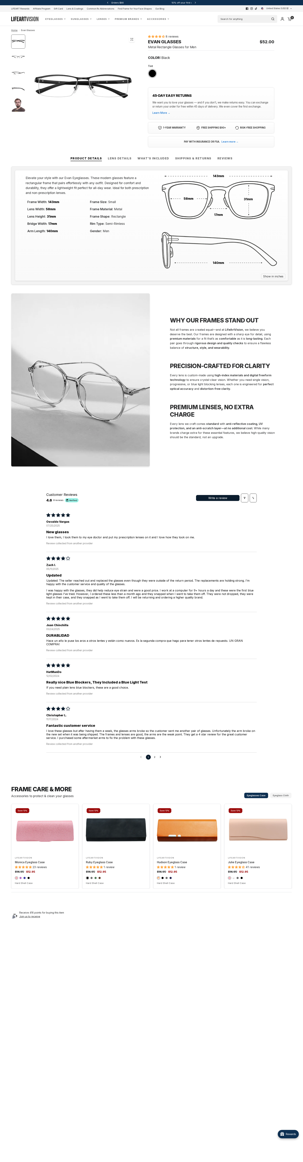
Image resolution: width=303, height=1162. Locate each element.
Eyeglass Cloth (281, 795)
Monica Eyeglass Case (30, 862)
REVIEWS (225, 158)
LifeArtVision (23, 858)
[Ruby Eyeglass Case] (116, 829)
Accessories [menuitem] (156, 19)
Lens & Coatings (74, 8)
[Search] (272, 19)
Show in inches (273, 276)
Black (152, 73)
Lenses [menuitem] (102, 19)
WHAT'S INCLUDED (153, 158)
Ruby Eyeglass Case (99, 862)
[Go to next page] (161, 757)
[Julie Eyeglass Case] (258, 829)
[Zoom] (131, 39)
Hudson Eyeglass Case (172, 862)
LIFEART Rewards (20, 8)
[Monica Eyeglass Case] (45, 829)
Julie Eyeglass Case (241, 862)
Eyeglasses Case (256, 795)
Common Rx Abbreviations (100, 8)
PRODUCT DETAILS (86, 158)
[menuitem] (21, 8)
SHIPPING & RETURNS (193, 158)
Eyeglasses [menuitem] (54, 19)
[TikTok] (256, 8)
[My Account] (282, 19)
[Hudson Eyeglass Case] (187, 829)
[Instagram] (251, 8)
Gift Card (58, 8)
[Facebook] (247, 8)
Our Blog (159, 8)
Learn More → (161, 112)
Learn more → (229, 141)
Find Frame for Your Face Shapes (135, 8)
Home (14, 30)
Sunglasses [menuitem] (80, 19)
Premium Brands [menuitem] (127, 19)
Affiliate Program (41, 8)
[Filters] (244, 498)
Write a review (217, 498)
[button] (157, 36)
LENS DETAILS (120, 158)
